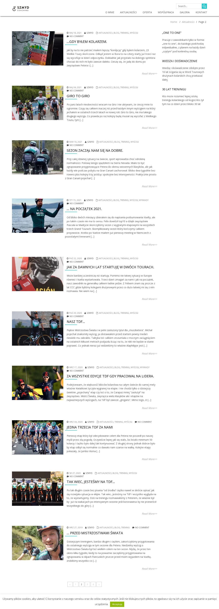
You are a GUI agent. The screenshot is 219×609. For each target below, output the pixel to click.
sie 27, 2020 (75, 473)
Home (173, 21)
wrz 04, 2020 (75, 421)
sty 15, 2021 (75, 200)
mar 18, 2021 (75, 141)
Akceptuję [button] (117, 604)
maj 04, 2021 (75, 87)
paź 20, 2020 (75, 313)
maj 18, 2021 (75, 32)
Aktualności (188, 21)
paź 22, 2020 (75, 258)
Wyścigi (134, 32)
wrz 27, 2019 (75, 527)
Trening (124, 32)
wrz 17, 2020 (75, 367)
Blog (116, 32)
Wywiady (144, 200)
